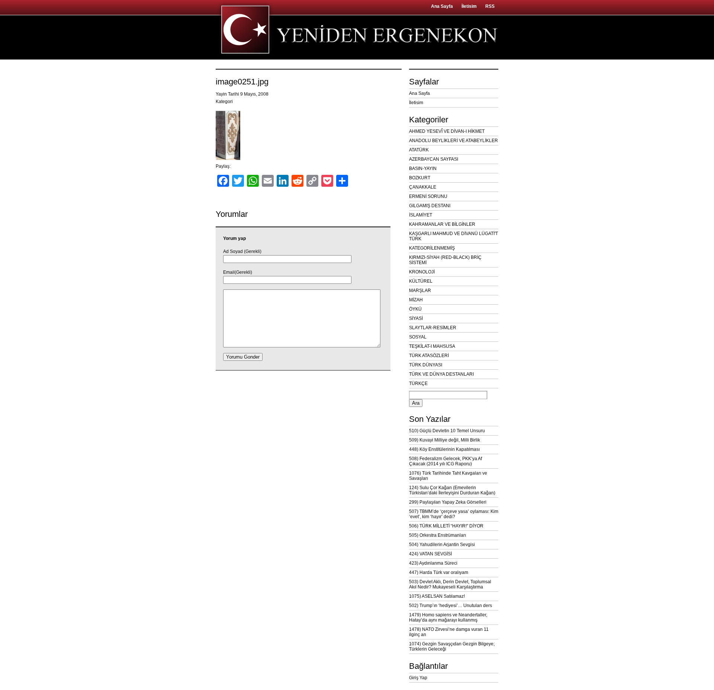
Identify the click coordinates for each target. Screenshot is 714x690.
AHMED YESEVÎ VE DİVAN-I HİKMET (447, 131)
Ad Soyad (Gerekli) (242, 251)
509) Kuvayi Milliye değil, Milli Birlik (444, 440)
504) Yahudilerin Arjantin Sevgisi (442, 544)
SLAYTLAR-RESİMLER (432, 327)
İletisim (469, 6)
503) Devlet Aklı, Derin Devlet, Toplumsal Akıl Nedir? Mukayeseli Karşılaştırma (450, 584)
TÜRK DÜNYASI (425, 365)
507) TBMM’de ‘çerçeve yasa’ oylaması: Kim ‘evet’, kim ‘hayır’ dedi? (453, 514)
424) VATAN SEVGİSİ (430, 553)
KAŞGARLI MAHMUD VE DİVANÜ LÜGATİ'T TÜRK (453, 236)
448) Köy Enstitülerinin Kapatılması (444, 449)
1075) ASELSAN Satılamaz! (437, 596)
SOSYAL (418, 337)
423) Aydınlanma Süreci (433, 563)
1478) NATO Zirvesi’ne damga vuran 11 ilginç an (449, 632)
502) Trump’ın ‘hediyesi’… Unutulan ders (450, 605)
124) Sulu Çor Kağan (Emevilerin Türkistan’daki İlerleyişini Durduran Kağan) (452, 490)
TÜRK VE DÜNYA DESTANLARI (441, 374)
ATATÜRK (419, 150)
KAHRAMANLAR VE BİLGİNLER (442, 224)
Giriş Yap (418, 677)
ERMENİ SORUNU (428, 196)
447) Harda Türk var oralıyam (438, 572)
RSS (490, 6)
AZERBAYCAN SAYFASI (433, 159)
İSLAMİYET (420, 215)
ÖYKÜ (415, 309)
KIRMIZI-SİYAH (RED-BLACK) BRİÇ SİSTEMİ (445, 260)
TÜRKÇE (418, 383)
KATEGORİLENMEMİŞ (432, 248)
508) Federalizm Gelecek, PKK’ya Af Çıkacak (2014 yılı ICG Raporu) (445, 461)
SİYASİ (416, 318)
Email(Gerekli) (237, 272)
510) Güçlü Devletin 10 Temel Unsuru (447, 430)
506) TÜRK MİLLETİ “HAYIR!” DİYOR (446, 526)
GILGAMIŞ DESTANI (429, 205)
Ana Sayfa (442, 6)
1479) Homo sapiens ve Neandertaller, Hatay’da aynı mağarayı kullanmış (448, 617)
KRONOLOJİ (422, 272)
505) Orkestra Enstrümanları (437, 535)
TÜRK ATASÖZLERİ (429, 355)
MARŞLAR (420, 290)
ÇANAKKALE (422, 187)
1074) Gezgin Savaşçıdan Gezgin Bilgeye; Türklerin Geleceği (452, 646)
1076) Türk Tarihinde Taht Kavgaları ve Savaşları (448, 476)
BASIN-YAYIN (423, 168)
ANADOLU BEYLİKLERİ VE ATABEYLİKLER (453, 140)
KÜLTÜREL (420, 281)
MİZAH (416, 299)
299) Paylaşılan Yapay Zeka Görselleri (447, 502)
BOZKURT (419, 177)
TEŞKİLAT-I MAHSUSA (432, 346)
